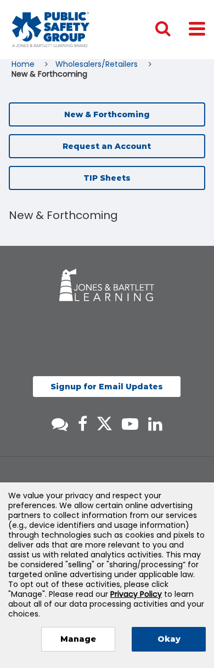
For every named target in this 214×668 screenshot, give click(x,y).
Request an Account (107, 146)
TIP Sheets (107, 178)
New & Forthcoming (107, 114)
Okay (169, 639)
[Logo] (50, 29)
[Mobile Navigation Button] (197, 28)
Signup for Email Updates (106, 386)
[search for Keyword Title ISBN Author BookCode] (172, 29)
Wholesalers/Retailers (97, 64)
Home (24, 64)
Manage (78, 639)
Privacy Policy (136, 594)
